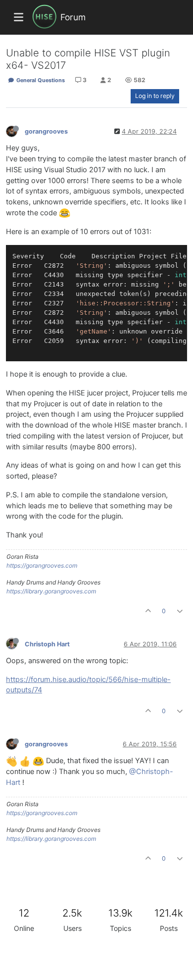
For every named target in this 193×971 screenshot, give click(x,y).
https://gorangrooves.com (41, 565)
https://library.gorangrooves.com (51, 591)
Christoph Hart (47, 644)
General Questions (40, 80)
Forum (73, 17)
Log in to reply (155, 95)
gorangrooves (46, 131)
